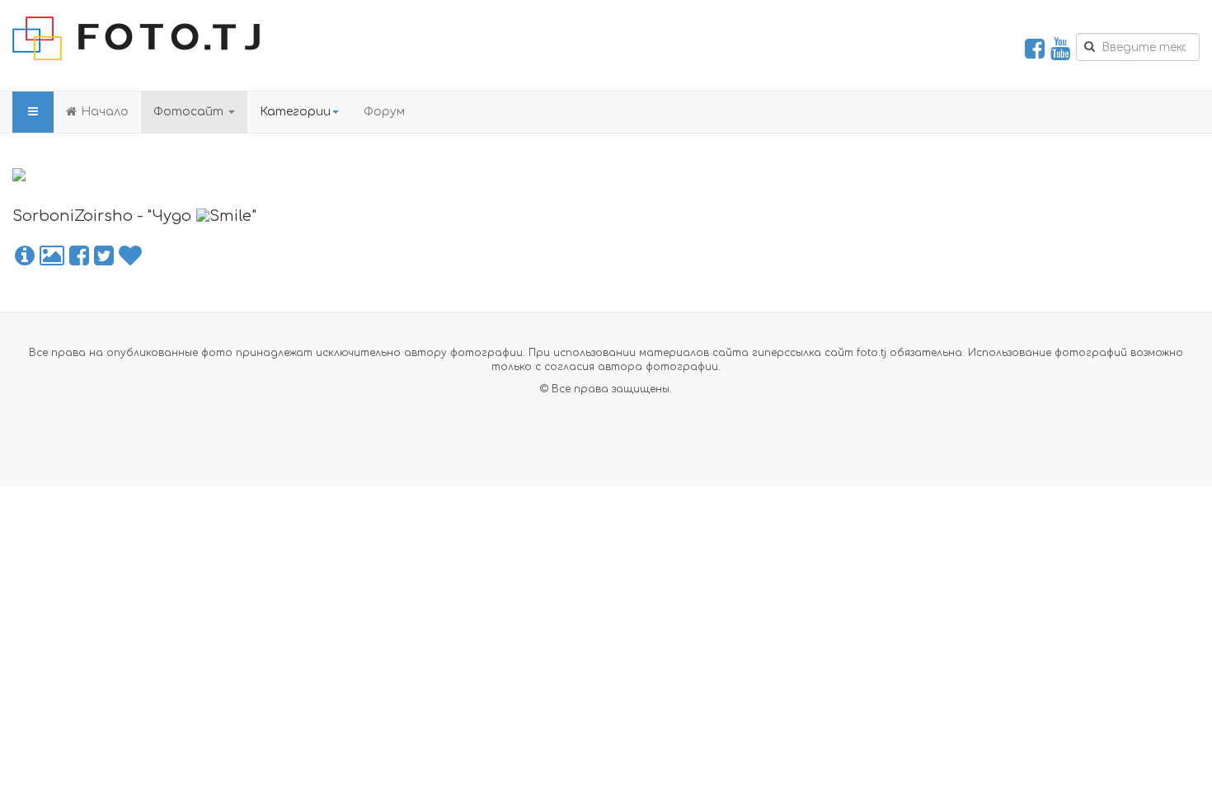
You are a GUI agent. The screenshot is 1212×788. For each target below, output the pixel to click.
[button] (24, 256)
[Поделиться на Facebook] (79, 256)
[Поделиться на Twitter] (104, 256)
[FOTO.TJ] (136, 38)
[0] (130, 256)
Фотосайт (190, 112)
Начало (105, 112)
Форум (384, 112)
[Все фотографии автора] (52, 256)
